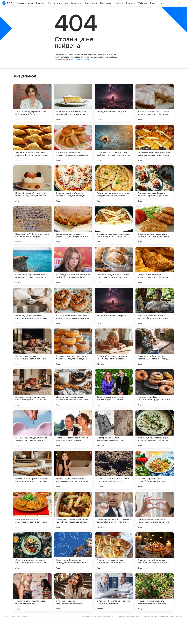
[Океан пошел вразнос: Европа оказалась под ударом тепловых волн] (32, 266)
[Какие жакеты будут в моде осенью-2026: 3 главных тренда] (154, 347)
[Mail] (4, 3)
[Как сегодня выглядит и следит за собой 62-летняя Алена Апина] (73, 266)
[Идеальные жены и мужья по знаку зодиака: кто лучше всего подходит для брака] (154, 511)
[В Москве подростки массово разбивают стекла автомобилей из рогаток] (114, 144)
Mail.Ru (5, 616)
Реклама (24, 616)
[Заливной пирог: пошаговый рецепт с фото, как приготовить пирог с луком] (73, 225)
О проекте (86, 616)
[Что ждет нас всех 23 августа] (114, 103)
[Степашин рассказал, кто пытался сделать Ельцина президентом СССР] (114, 511)
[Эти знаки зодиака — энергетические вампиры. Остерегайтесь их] (73, 592)
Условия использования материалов (155, 616)
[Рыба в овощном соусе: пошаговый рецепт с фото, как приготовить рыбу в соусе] (32, 511)
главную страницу (82, 59)
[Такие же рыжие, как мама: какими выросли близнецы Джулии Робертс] (114, 388)
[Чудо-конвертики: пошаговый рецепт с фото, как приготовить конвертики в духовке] (32, 144)
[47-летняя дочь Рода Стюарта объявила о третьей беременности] (32, 592)
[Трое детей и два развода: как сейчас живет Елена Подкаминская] (32, 103)
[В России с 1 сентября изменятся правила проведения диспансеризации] (114, 592)
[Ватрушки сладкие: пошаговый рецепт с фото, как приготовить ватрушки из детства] (73, 307)
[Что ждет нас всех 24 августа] (114, 307)
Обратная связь (176, 616)
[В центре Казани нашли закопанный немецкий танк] (114, 429)
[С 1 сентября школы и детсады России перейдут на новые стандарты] (114, 347)
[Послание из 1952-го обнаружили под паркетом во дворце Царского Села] (32, 225)
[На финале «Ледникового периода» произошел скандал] (73, 551)
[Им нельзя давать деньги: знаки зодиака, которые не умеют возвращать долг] (32, 429)
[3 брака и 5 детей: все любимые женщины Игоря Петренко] (73, 429)
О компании (14, 616)
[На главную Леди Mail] (10, 3)
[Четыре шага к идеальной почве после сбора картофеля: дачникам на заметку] (114, 470)
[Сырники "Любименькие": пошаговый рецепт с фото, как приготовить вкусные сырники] (73, 144)
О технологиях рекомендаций (103, 616)
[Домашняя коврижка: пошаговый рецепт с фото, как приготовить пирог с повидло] (114, 225)
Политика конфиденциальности (127, 616)
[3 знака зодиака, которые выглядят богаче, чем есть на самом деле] (154, 307)
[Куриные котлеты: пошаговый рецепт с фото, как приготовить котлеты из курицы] (154, 225)
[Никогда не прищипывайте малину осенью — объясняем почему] (154, 592)
